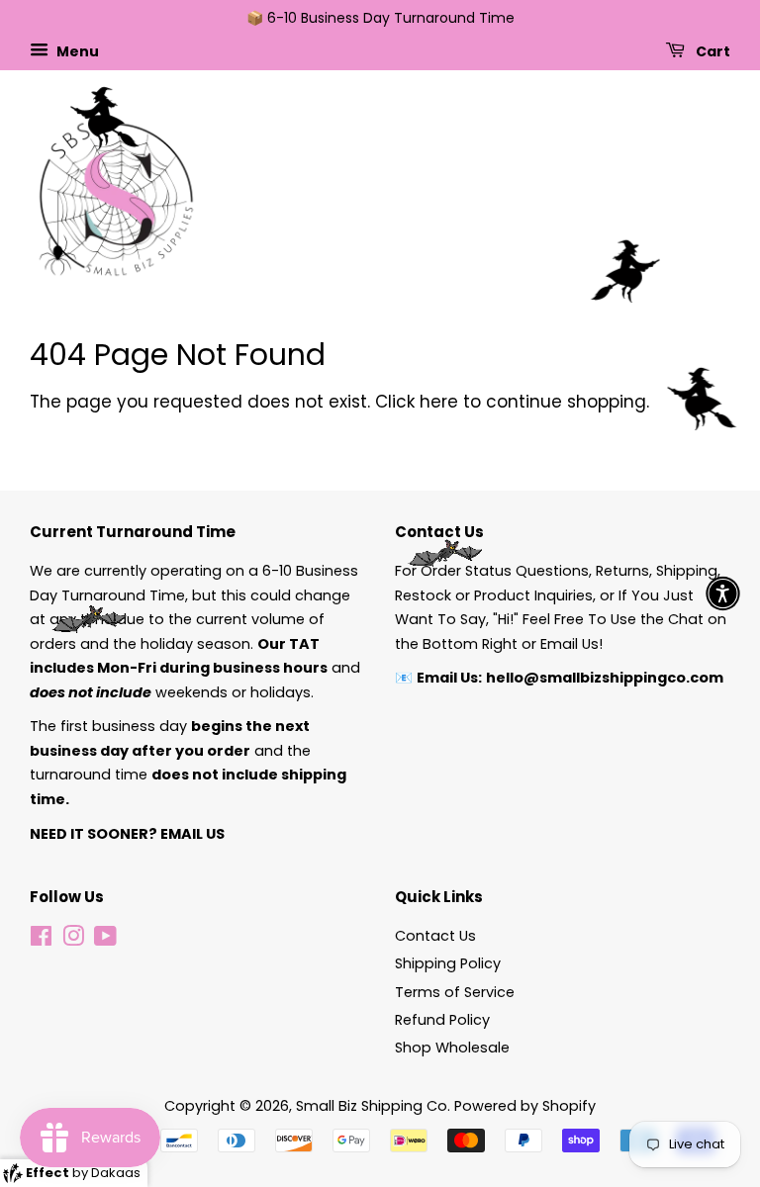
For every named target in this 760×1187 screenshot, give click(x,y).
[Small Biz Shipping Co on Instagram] (73, 940)
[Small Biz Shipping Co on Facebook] (41, 940)
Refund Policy (442, 1020)
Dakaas (116, 1172)
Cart (711, 50)
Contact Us (435, 936)
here (439, 401)
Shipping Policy (448, 963)
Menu (76, 50)
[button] (723, 594)
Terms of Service (455, 992)
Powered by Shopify (525, 1106)
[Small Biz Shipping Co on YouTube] (105, 940)
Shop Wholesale (452, 1047)
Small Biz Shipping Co (371, 1106)
